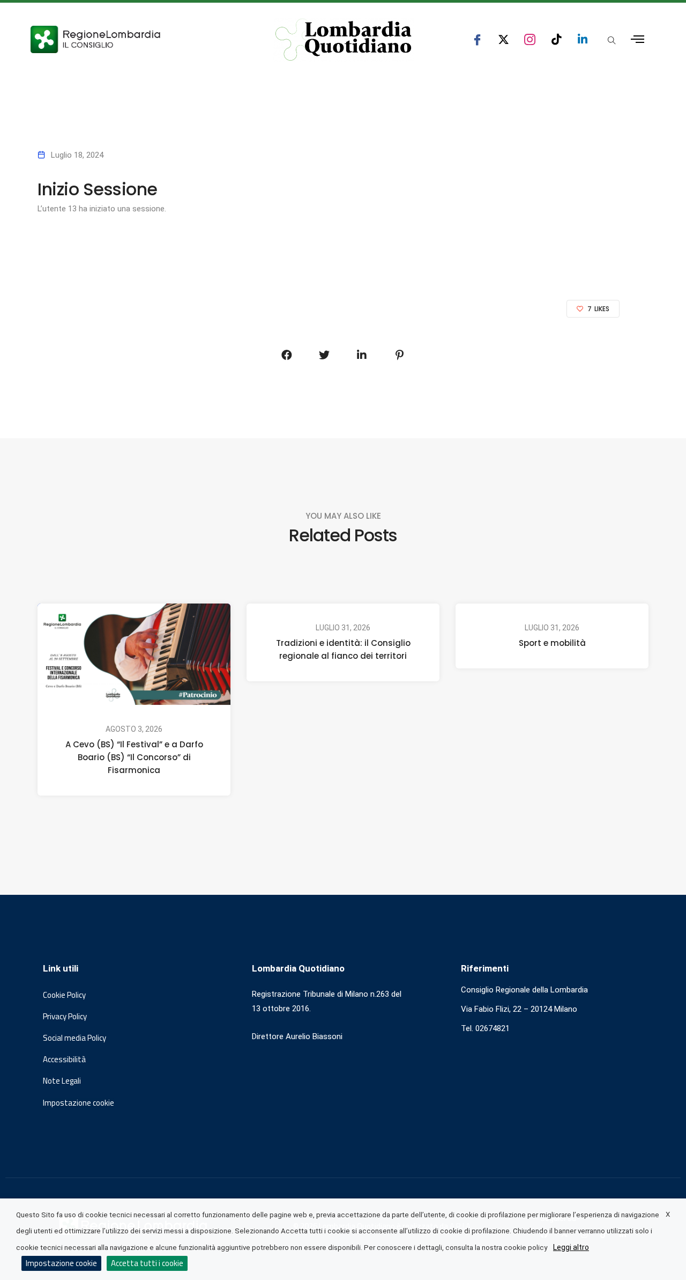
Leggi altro (571, 1247)
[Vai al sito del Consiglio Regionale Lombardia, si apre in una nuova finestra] (135, 39)
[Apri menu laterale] (637, 39)
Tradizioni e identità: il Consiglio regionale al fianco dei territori (343, 649)
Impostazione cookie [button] (78, 1103)
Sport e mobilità (552, 643)
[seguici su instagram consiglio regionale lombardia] (530, 39)
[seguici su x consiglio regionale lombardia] (503, 39)
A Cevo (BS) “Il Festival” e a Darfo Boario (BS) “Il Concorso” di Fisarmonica (134, 757)
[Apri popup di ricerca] (611, 40)
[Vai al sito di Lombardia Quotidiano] (343, 40)
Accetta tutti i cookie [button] (147, 1263)
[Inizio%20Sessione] (286, 355)
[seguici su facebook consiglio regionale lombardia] (477, 39)
